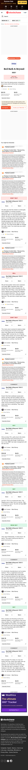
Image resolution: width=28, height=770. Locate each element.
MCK (15, 20)
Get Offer (22, 2)
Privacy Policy (4, 752)
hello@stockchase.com (6, 744)
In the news (4, 750)
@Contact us (17, 750)
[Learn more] (25, 243)
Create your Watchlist (19, 107)
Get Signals (5, 107)
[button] (14, 86)
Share (6, 206)
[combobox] (14, 16)
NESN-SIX (5, 20)
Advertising (10, 750)
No (3, 234)
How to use (20, 748)
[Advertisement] (14, 41)
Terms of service (13, 752)
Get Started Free (13, 710)
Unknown (4, 89)
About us (14, 748)
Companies (4, 748)
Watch (19, 206)
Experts (9, 748)
